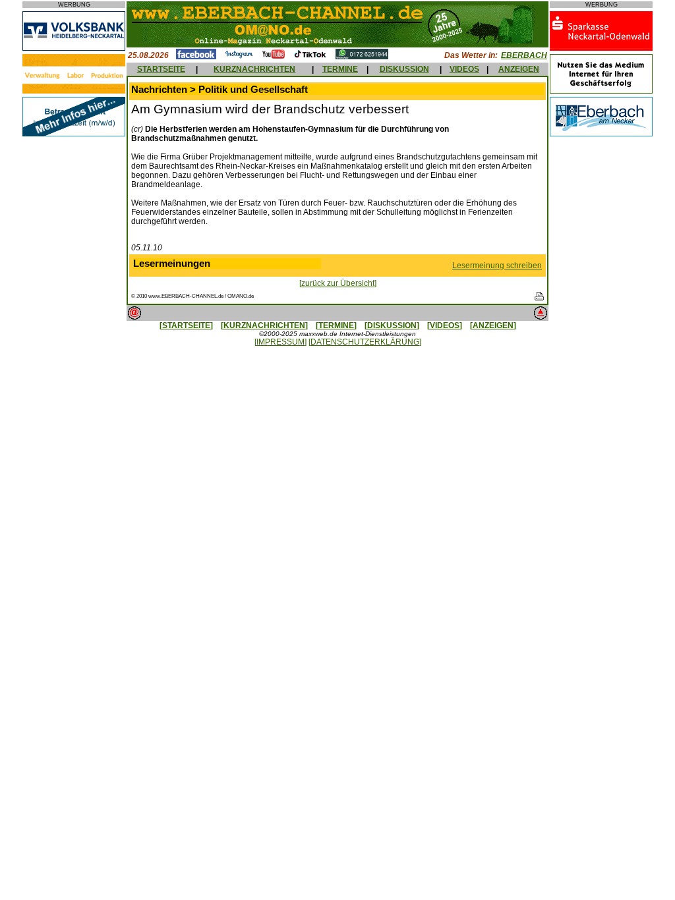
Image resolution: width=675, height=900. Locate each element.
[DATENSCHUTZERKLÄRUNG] (364, 342)
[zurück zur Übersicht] (337, 283)
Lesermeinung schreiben (497, 265)
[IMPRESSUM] (280, 342)
